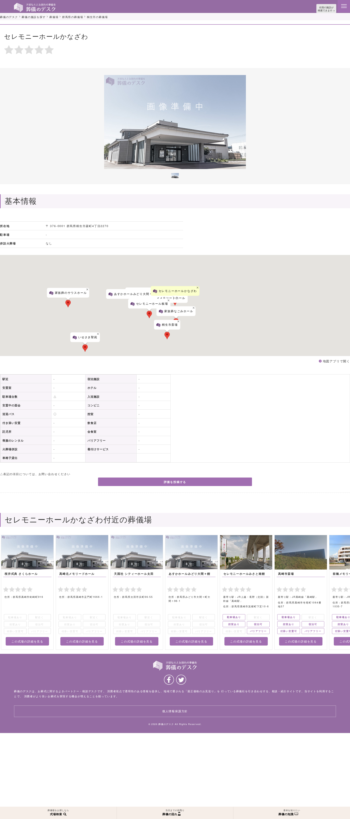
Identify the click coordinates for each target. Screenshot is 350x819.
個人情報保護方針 (175, 712)
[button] (61, 306)
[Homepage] (35, 4)
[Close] (32, 276)
